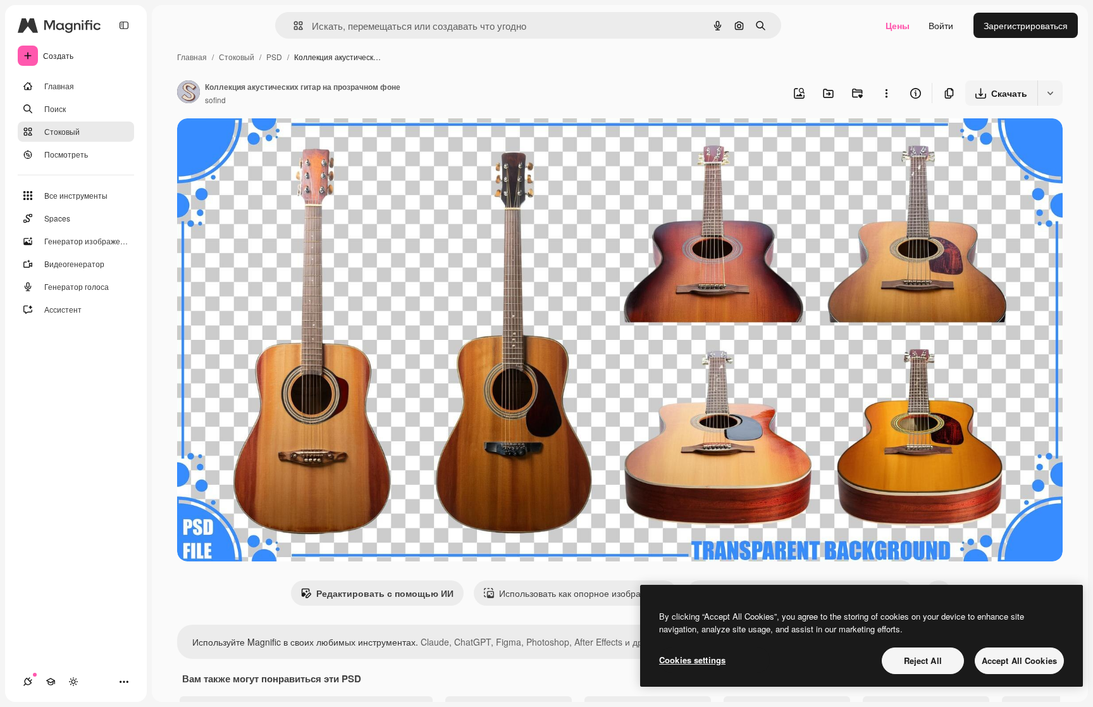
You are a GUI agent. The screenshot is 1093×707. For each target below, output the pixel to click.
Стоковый (236, 56)
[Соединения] (28, 682)
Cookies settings (692, 660)
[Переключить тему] (73, 682)
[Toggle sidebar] (124, 25)
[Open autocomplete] (293, 25)
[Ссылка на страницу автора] (188, 93)
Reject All (923, 660)
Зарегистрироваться (1026, 25)
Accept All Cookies (1019, 660)
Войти (941, 25)
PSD (274, 56)
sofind (215, 99)
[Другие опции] (886, 93)
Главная (192, 56)
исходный (261, 142)
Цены (898, 25)
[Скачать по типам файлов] (1050, 93)
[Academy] (50, 682)
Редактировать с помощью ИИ (385, 593)
